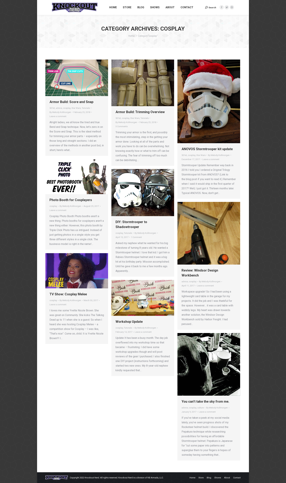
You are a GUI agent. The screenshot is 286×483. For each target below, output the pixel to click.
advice (59, 108)
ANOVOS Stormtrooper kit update (207, 149)
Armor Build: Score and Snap (71, 102)
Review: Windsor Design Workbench (200, 272)
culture (200, 407)
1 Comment (136, 237)
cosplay (67, 108)
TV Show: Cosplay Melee (68, 294)
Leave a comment (57, 116)
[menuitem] (113, 7)
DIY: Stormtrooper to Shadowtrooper (131, 224)
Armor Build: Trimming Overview (140, 112)
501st (52, 108)
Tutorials (86, 108)
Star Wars (76, 108)
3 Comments (122, 126)
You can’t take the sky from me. (205, 401)
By (60, 112)
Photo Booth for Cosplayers (70, 200)
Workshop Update (129, 322)
